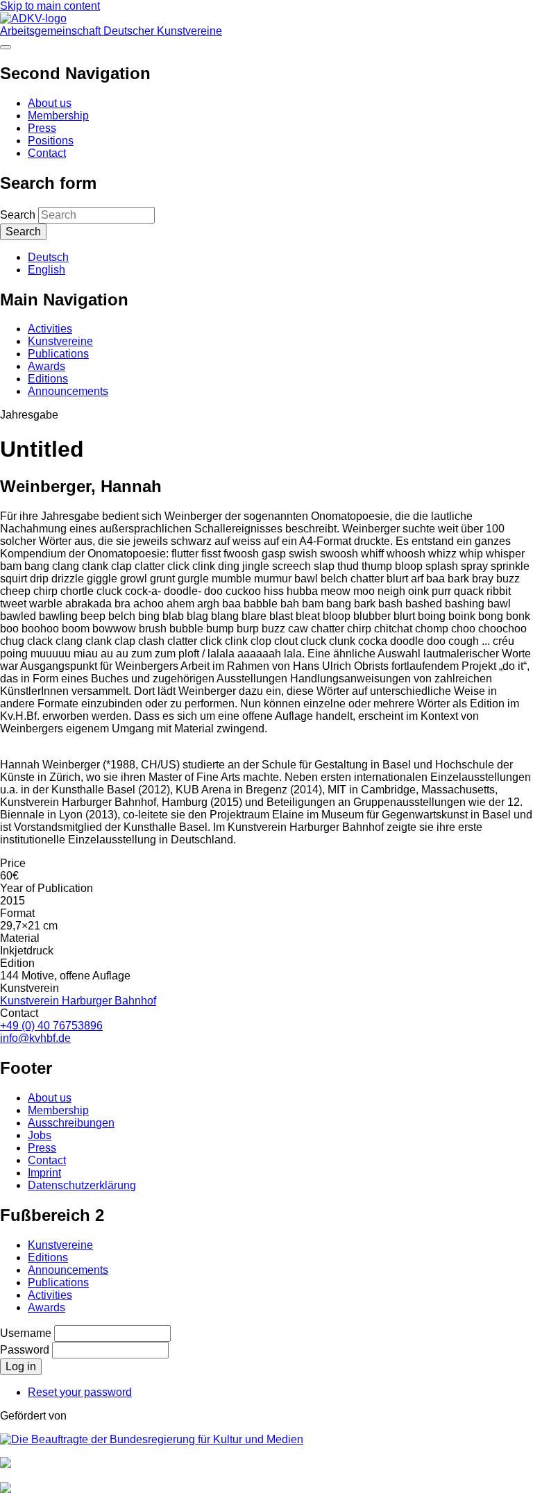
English (46, 270)
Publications (58, 354)
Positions (51, 140)
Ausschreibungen (71, 1123)
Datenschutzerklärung (82, 1185)
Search (17, 215)
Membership (58, 115)
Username (25, 1333)
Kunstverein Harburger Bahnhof (78, 1001)
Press (42, 128)
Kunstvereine (60, 341)
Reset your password (80, 1392)
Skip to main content (50, 6)
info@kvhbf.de (35, 1038)
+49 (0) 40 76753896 (51, 1026)
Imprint (44, 1173)
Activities (50, 329)
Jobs (39, 1135)
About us (49, 103)
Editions (48, 379)
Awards (46, 366)
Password (24, 1350)
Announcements (68, 391)
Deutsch (48, 257)
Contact (47, 153)
